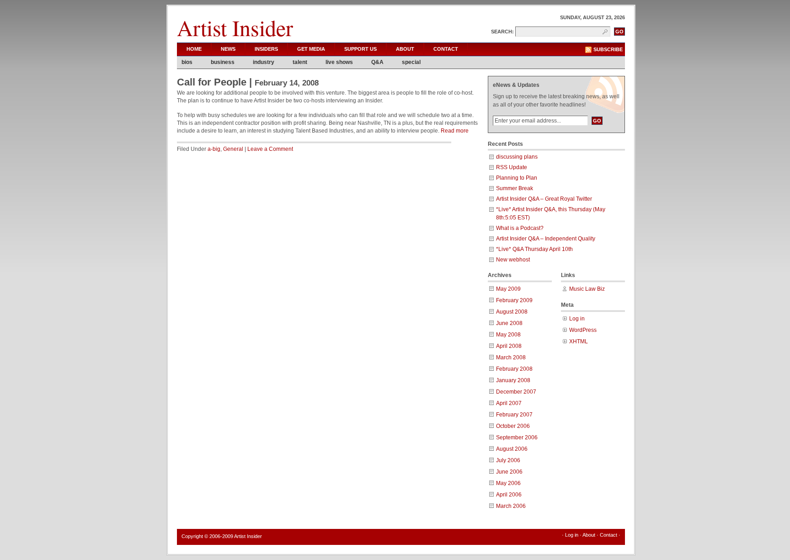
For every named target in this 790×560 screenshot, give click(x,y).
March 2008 (511, 357)
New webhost (513, 259)
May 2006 (508, 483)
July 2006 (508, 460)
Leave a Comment (270, 149)
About (405, 49)
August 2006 (512, 449)
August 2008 (512, 312)
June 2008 (509, 323)
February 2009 (514, 300)
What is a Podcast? (520, 228)
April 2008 (509, 346)
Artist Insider (235, 27)
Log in (577, 318)
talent (300, 62)
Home (194, 49)
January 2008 (513, 380)
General (233, 149)
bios (186, 62)
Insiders (266, 49)
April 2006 (509, 494)
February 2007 (514, 414)
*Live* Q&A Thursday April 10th (534, 249)
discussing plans (517, 157)
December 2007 (516, 392)
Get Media (311, 49)
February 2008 (514, 369)
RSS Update (511, 167)
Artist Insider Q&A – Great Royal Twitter (544, 199)
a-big (214, 149)
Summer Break (514, 188)
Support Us (360, 49)
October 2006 (513, 426)
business (223, 62)
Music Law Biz (587, 289)
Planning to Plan (516, 178)
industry (263, 62)
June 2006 (509, 472)
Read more (455, 131)
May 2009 (508, 289)
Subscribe (608, 49)
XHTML (578, 341)
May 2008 (508, 334)
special (411, 62)
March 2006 (511, 506)
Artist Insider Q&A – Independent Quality (545, 238)
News (228, 49)
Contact (445, 49)
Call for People (211, 82)
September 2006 (517, 437)
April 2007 (509, 403)
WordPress (583, 330)
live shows (339, 62)
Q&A (377, 62)
